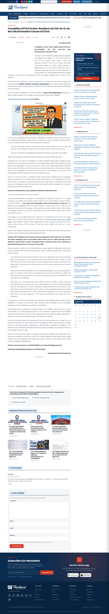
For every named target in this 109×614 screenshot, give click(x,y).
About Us (89, 589)
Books (77, 1)
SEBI (89, 14)
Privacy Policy (86, 607)
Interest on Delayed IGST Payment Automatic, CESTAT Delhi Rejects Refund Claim (85, 139)
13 (87, 314)
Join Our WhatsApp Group (21, 398)
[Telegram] (32, 2)
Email (12, 528)
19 (83, 318)
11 (79, 314)
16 (99, 314)
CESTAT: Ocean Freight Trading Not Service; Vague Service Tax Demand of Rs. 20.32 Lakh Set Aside (87, 121)
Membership (90, 600)
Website (12, 535)
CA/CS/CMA (55, 600)
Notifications (73, 589)
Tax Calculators (74, 600)
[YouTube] (22, 2)
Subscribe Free (47, 572)
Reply (10, 484)
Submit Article (90, 592)
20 (87, 318)
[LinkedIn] (24, 2)
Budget (25, 14)
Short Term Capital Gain (44, 386)
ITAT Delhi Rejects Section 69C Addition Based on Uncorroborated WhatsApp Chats (87, 204)
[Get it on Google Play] (73, 575)
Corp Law (103, 14)
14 (91, 314)
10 (76, 314)
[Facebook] (17, 2)
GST (66, 14)
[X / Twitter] (19, 2)
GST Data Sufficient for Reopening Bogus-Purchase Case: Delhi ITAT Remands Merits (85, 170)
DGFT (80, 14)
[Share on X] (57, 37)
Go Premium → (87, 78)
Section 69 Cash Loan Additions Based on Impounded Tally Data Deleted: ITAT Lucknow (87, 212)
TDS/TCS (37, 597)
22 (95, 318)
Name (12, 521)
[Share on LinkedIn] (61, 37)
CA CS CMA (72, 14)
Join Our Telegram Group (41, 398)
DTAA (31, 386)
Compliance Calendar (76, 597)
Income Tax (17, 14)
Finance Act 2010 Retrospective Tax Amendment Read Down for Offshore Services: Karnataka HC (86, 113)
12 (83, 314)
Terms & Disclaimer (96, 607)
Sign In (97, 1)
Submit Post (87, 1)
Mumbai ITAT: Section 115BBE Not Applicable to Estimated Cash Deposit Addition (87, 147)
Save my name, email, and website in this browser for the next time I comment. (31, 542)
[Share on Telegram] (69, 37)
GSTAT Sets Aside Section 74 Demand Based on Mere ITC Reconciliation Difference (87, 187)
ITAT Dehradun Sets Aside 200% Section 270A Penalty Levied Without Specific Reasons (87, 155)
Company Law (44, 14)
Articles (23, 22)
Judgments (73, 594)
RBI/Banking (55, 594)
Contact (89, 597)
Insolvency (55, 597)
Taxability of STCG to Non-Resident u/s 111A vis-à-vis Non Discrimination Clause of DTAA (39, 30)
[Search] (58, 1)
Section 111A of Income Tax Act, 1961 (20, 99)
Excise (52, 14)
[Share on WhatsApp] (65, 37)
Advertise (89, 594)
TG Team (13, 37)
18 (79, 318)
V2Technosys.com (39, 607)
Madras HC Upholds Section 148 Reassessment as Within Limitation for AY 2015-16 (87, 105)
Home (10, 14)
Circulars (72, 592)
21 (91, 318)
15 (95, 314)
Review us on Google (19, 402)
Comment (13, 501)
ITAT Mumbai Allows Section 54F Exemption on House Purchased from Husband (86, 196)
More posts (78, 127)
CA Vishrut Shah (21, 386)
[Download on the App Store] (85, 575)
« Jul (75, 327)
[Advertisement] (20, 58)
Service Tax (33, 14)
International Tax (39, 600)
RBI (85, 14)
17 (76, 318)
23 (99, 318)
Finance (95, 14)
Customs (60, 14)
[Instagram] (27, 2)
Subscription (67, 1)
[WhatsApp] (29, 2)
